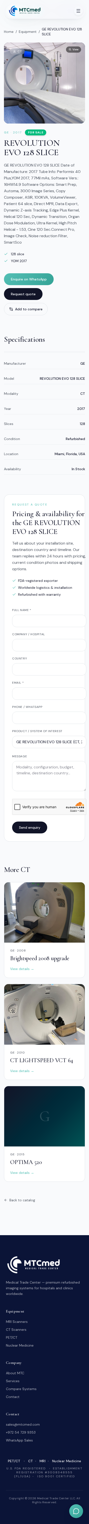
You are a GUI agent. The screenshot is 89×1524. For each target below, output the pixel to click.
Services (13, 1381)
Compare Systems (21, 1389)
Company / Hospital (28, 634)
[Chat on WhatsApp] (76, 1511)
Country (19, 658)
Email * (18, 683)
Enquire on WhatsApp (29, 279)
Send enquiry (29, 827)
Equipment (28, 31)
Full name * (21, 610)
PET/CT (11, 1337)
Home (9, 31)
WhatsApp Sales (19, 1440)
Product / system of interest (37, 731)
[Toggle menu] (78, 10)
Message (19, 756)
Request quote (23, 294)
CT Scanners (16, 1329)
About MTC (15, 1373)
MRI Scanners (17, 1321)
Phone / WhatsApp (27, 707)
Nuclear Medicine (20, 1345)
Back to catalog (22, 1200)
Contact (13, 1397)
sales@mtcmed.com (23, 1424)
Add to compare (29, 309)
